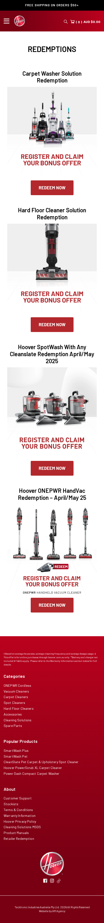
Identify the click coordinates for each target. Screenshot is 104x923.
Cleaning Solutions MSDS (22, 827)
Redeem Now (52, 187)
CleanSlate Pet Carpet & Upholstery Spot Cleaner (41, 762)
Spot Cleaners (14, 703)
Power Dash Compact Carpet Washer (31, 773)
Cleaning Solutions (18, 720)
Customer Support (18, 798)
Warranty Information (20, 815)
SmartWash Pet (16, 756)
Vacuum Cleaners (16, 691)
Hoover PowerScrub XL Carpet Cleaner (33, 768)
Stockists (11, 804)
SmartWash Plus (16, 750)
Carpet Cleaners (16, 697)
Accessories (13, 714)
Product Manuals (16, 833)
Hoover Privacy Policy (20, 821)
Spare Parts (13, 726)
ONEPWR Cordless (17, 685)
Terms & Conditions (18, 810)
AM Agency (58, 911)
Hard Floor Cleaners (19, 708)
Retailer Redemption (19, 838)
